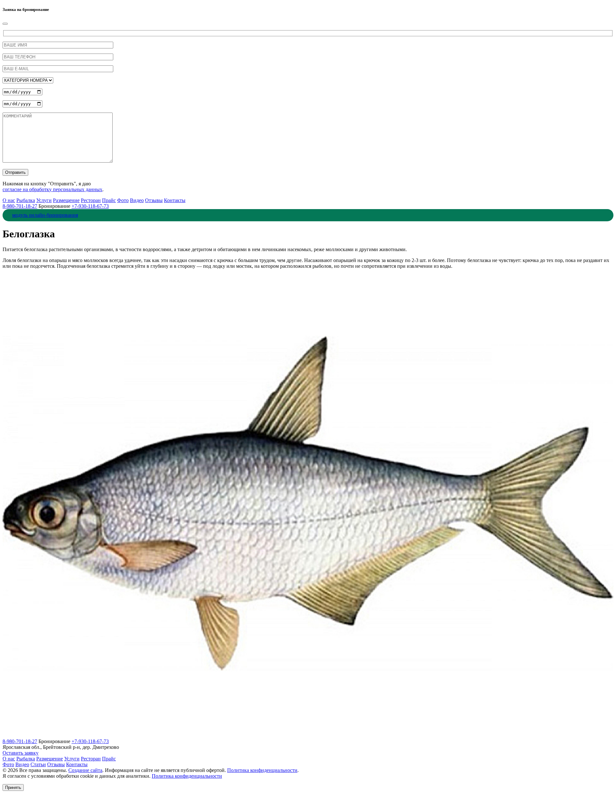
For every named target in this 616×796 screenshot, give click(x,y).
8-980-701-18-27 (20, 206)
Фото (123, 200)
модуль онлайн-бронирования (45, 215)
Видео (137, 200)
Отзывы (154, 200)
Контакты (174, 200)
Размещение (66, 200)
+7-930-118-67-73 (90, 206)
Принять (13, 787)
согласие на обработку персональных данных (52, 189)
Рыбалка (25, 200)
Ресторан (91, 200)
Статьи (38, 764)
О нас (9, 200)
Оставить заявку (20, 753)
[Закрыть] (5, 24)
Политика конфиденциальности (262, 770)
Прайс (109, 200)
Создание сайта (85, 770)
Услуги (44, 200)
